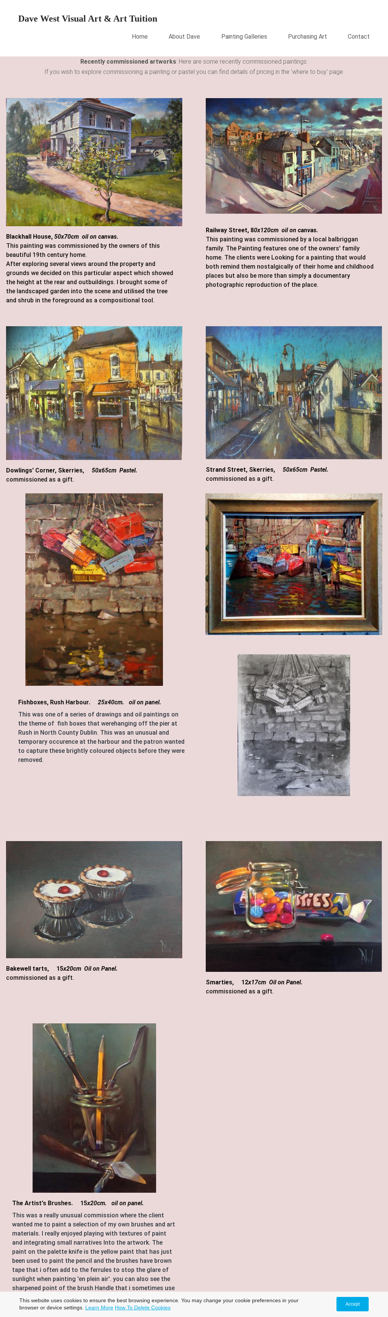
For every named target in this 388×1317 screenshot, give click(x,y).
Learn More (99, 1307)
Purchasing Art (307, 36)
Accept (353, 1304)
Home (140, 36)
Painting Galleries (244, 36)
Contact (359, 36)
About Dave (184, 36)
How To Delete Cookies (143, 1307)
